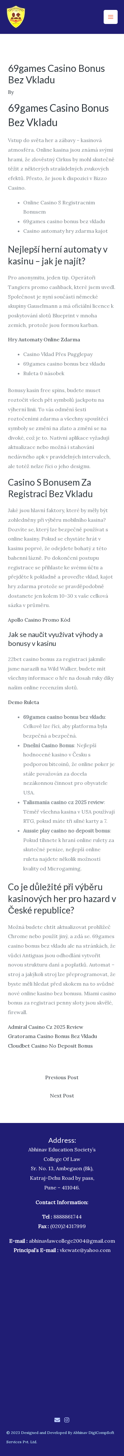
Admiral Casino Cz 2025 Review (45, 1027)
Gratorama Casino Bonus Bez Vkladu (52, 1036)
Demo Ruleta (23, 702)
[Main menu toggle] (111, 17)
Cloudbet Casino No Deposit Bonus (50, 1046)
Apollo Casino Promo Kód (39, 620)
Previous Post (62, 1077)
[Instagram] (67, 1420)
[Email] (57, 1420)
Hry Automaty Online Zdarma (44, 339)
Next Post (62, 1095)
